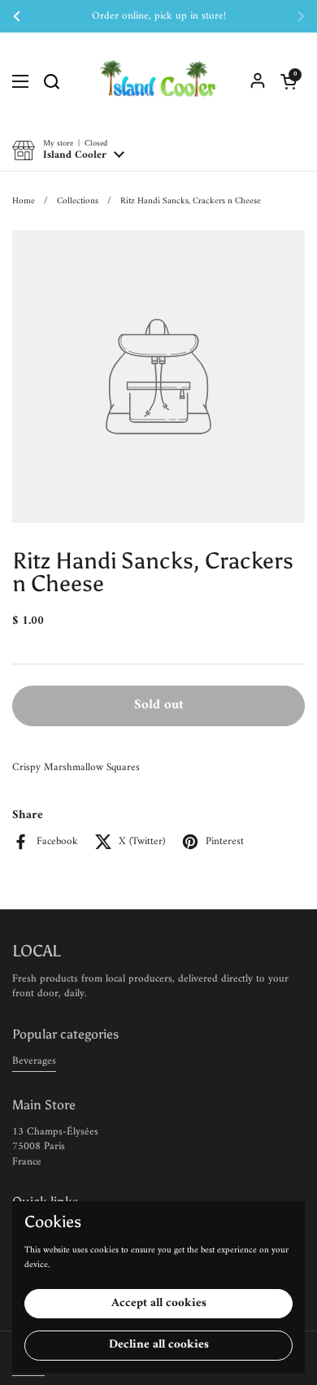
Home (23, 201)
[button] (288, 81)
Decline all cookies (159, 1345)
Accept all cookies (158, 1303)
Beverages (34, 1061)
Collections (77, 201)
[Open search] (51, 81)
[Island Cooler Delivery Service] (158, 81)
